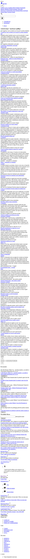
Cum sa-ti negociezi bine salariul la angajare (12, 98)
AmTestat (25, 10)
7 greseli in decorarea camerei (8, 85)
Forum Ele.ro (4, 495)
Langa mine (4, 479)
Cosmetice (3, 137)
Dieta (14, 7)
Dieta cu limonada (5, 254)
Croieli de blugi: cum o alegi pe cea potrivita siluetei (14, 423)
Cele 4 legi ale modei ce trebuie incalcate (11, 346)
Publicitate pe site (8, 530)
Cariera (3, 7)
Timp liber (20, 9)
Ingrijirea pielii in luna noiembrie (9, 201)
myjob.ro (6, 548)
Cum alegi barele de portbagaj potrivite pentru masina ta (15, 410)
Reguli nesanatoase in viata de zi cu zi (10, 228)
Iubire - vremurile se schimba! (8, 162)
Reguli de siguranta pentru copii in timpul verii (12, 307)
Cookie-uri (6, 520)
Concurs (9, 12)
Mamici (3, 9)
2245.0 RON (4, 515)
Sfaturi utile (3, 47)
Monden (7, 9)
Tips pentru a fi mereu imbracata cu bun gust (12, 111)
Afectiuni (3, 177)
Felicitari (18, 10)
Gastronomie (9, 10)
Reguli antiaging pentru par (7, 136)
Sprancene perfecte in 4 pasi (8, 241)
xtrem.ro (6, 545)
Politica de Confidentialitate (11, 523)
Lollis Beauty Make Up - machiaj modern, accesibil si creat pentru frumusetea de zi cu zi (14, 373)
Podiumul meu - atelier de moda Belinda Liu (12, 58)
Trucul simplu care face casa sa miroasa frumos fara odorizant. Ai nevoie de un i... (14, 435)
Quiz (14, 10)
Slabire (2, 255)
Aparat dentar (10, 492)
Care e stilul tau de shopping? (8, 454)
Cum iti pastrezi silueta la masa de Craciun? (12, 149)
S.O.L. (5, 532)
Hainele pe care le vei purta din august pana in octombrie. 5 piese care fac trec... (12, 442)
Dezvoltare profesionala (7, 99)
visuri (2, 463)
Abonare (3, 418)
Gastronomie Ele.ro (5, 509)
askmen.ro (6, 539)
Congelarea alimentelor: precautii (9, 45)
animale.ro (6, 538)
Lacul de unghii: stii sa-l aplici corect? (10, 320)
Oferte (13, 12)
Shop (5, 12)
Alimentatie (3, 150)
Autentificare (7, 21)
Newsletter (6, 531)
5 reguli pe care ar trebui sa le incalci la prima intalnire (14, 32)
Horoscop (3, 10)
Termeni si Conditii (9, 521)
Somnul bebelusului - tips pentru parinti (10, 280)
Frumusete (22, 7)
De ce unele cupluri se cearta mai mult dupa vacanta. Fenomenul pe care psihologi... (14, 448)
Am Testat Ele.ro (5, 461)
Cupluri (2, 163)
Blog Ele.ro (3, 476)
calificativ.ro (7, 541)
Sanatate (15, 9)
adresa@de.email (19, 416)
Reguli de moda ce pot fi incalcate (9, 293)
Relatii (11, 9)
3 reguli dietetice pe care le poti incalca (10, 333)
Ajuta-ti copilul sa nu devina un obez (10, 215)
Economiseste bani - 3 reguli (8, 267)
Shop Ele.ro (4, 514)
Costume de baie (5, 73)
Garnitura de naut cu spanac (8, 506)
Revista (5, 3)
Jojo (8, 484)
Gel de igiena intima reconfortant (9, 459)
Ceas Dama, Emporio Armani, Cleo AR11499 (12, 511)
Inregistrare (7, 23)
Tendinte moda (4, 60)
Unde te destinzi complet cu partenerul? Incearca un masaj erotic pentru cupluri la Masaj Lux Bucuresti (14, 396)
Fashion (18, 7)
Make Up (3, 242)
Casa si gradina (9, 7)
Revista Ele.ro (4, 451)
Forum (2, 12)
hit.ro (5, 542)
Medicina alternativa (6, 229)
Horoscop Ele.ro (5, 503)
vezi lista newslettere (6, 420)
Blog (21, 10)
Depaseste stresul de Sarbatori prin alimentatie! (12, 175)
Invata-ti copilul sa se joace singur (9, 124)
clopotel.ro (6, 551)
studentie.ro (7, 544)
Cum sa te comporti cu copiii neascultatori (11, 71)
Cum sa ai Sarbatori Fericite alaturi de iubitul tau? (13, 188)
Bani (2, 269)
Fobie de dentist (11, 488)
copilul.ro (6, 550)
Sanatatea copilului (5, 216)
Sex (2, 33)
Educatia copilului (5, 282)
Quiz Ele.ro (3, 456)
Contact (6, 528)
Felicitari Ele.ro (4, 481)
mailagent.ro (7, 547)
